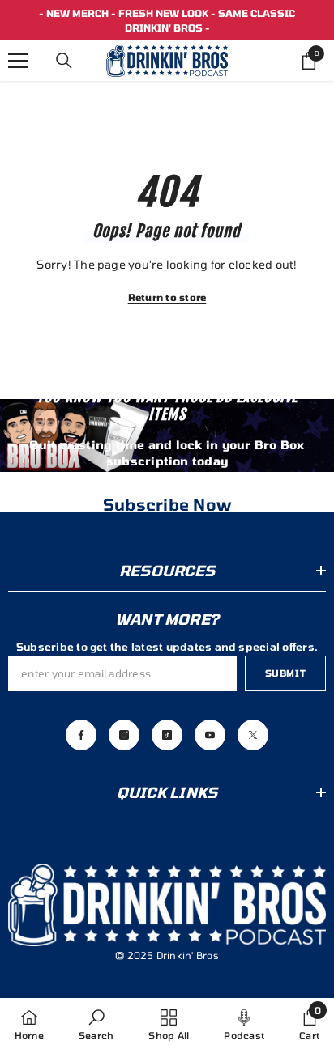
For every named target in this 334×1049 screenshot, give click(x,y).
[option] (167, 20)
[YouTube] (210, 735)
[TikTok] (167, 735)
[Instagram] (124, 735)
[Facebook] (81, 735)
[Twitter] (253, 735)
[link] (96, 1023)
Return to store (167, 297)
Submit (285, 673)
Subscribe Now (167, 504)
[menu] (18, 60)
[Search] (64, 60)
